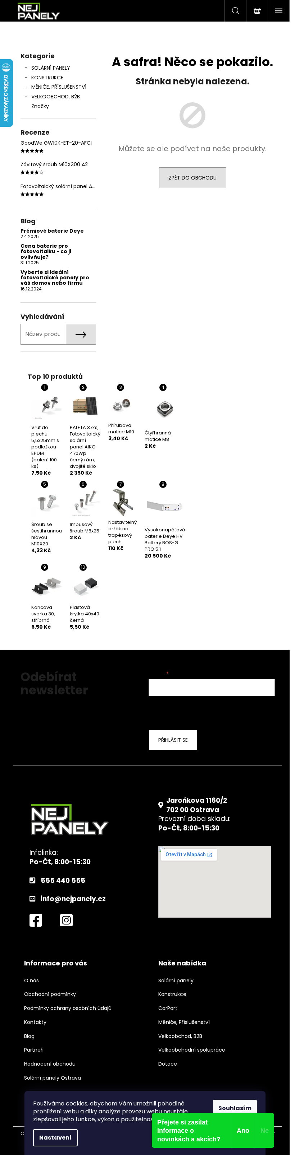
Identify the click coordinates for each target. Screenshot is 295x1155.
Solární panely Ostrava (52, 1078)
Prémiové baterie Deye (52, 231)
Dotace (167, 1064)
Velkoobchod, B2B (180, 1036)
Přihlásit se (173, 740)
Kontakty (35, 1022)
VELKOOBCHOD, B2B (55, 96)
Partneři (34, 1050)
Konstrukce (172, 994)
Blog (29, 1036)
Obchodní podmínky (50, 994)
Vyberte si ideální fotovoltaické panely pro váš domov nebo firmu (55, 278)
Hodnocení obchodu (50, 1064)
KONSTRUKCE (47, 77)
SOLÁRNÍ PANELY (50, 67)
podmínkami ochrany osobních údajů (206, 711)
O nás (31, 980)
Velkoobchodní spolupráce (191, 1050)
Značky (40, 106)
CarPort (167, 1008)
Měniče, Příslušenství (184, 1022)
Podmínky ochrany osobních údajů (68, 1008)
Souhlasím (234, 1108)
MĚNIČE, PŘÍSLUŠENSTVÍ (58, 86)
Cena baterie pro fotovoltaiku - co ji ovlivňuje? (46, 251)
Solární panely (176, 980)
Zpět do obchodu (193, 177)
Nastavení (55, 1137)
